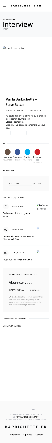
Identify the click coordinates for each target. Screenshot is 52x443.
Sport (9, 111)
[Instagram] (17, 409)
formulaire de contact (27, 417)
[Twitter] (26, 409)
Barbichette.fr (26, 5)
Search (37, 184)
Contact (39, 434)
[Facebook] (22, 409)
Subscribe (35, 290)
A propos (27, 434)
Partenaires (14, 434)
